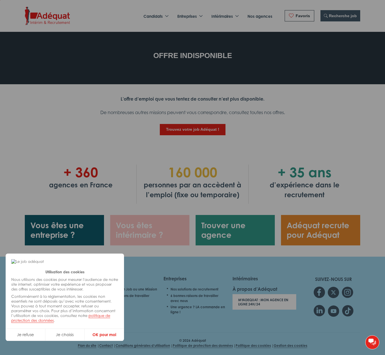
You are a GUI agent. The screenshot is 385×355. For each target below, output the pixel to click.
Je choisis (65, 334)
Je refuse (25, 334)
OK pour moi (104, 334)
